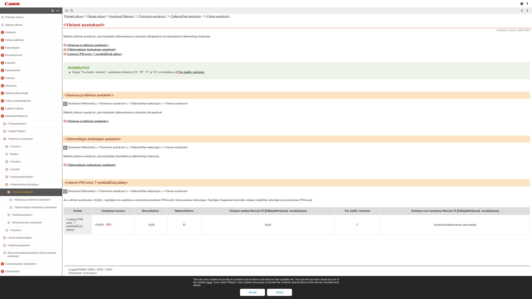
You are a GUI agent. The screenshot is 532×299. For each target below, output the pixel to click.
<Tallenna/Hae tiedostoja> (24, 184)
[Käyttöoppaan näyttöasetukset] (522, 3)
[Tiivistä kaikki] (57, 10)
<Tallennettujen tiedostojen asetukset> (35, 207)
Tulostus (10, 78)
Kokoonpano (12, 47)
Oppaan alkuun (14, 24)
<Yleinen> (15, 146)
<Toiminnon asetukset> (20, 138)
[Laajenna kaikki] (52, 10)
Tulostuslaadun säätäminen (21, 263)
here (209, 282)
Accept (252, 292)
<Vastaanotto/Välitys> (21, 176)
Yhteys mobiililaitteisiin (18, 100)
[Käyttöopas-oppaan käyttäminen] (527, 3)
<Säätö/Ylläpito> (16, 131)
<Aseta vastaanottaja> (19, 237)
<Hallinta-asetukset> (19, 245)
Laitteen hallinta (14, 108)
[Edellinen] (522, 10)
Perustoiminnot (13, 55)
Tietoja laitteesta (14, 40)
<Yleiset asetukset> (22, 192)
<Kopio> (14, 154)
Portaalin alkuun (14, 17)
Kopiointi (10, 62)
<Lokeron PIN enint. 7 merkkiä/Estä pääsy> (94, 54)
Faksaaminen (13, 70)
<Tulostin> (15, 161)
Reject (279, 292)
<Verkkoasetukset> (22, 214)
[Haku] (71, 10)
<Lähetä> (14, 169)
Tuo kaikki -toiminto (191, 72)
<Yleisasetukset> (17, 123)
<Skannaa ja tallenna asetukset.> (32, 199)
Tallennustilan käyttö (16, 93)
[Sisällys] (66, 10)
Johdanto (10, 32)
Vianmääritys (12, 271)
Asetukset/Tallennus (16, 116)
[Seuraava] (527, 10)
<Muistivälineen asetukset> (26, 222)
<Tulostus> (15, 230)
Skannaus (11, 85)
